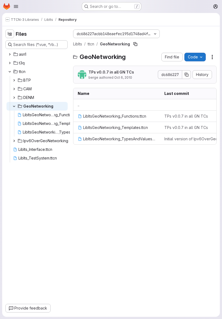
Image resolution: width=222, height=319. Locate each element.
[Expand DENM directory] (14, 97)
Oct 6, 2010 (123, 77)
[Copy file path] (135, 44)
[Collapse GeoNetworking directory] (14, 106)
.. (78, 104)
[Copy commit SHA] (186, 74)
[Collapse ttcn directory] (9, 71)
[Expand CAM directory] (14, 89)
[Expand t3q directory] (9, 63)
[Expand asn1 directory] (9, 54)
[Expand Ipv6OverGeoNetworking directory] (14, 141)
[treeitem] (37, 54)
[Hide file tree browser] (9, 33)
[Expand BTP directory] (14, 80)
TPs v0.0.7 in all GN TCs (111, 72)
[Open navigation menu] (16, 6)
